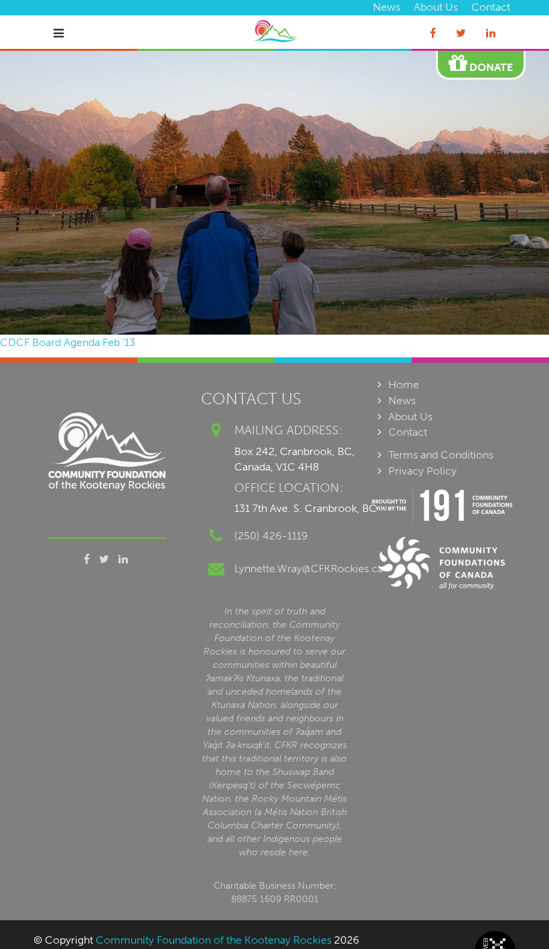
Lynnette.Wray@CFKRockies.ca (308, 568)
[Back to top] (511, 911)
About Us (436, 7)
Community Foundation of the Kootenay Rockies (213, 940)
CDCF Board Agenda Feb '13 (67, 342)
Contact (490, 7)
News (386, 7)
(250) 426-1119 (271, 535)
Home (403, 384)
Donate (490, 67)
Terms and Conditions (440, 454)
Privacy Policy (422, 470)
